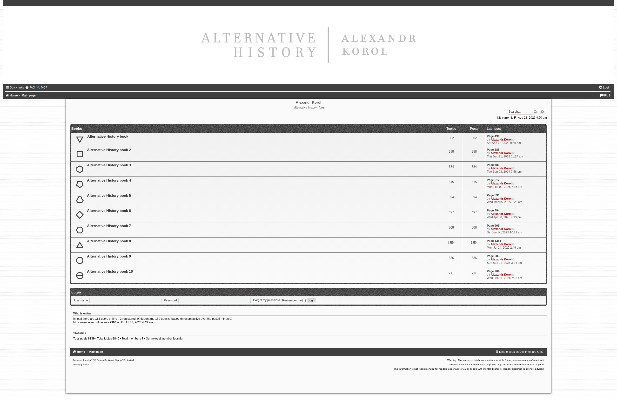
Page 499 (493, 136)
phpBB (90, 360)
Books (76, 128)
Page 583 (493, 256)
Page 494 (493, 210)
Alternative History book (107, 136)
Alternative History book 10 (110, 271)
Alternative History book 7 (109, 226)
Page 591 (493, 195)
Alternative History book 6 (109, 211)
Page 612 (493, 180)
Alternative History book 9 (109, 256)
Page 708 (493, 271)
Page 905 (493, 225)
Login (76, 292)
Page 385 (493, 149)
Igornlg (177, 338)
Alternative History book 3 (109, 165)
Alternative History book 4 (109, 180)
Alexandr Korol (501, 139)
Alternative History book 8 (109, 241)
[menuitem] (30, 87)
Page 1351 (494, 241)
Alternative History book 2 (109, 150)
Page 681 (493, 165)
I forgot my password (266, 300)
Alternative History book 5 (109, 195)
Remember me (292, 300)
